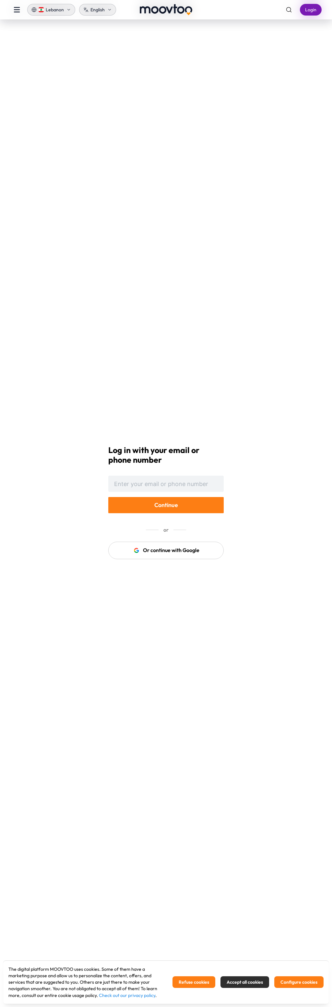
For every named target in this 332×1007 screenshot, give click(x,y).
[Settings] (288, 9)
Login (310, 10)
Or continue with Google (171, 550)
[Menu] (16, 9)
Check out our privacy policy (127, 995)
